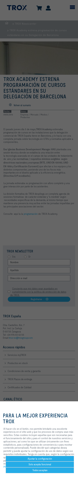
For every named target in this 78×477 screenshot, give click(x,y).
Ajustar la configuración (40, 458)
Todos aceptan (40, 470)
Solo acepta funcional (40, 464)
